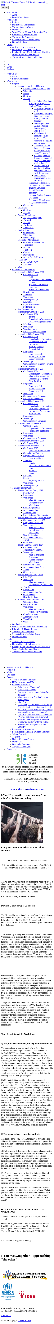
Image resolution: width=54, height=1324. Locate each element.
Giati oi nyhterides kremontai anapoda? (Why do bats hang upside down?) (43, 159)
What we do (12, 81)
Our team (27, 96)
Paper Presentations (31, 304)
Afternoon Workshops (38, 612)
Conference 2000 (30, 443)
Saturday (33, 470)
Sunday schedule (36, 359)
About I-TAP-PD (30, 262)
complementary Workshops (41, 584)
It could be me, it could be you (31, 86)
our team (39, 789)
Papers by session (36, 480)
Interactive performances (39, 183)
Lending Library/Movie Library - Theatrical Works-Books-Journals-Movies (31, 647)
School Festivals (36, 190)
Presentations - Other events (35, 515)
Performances (29, 307)
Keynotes (27, 302)
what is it (22, 789)
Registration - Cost (31, 565)
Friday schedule (36, 354)
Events (32, 463)
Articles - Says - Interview (23, 641)
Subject (32, 277)
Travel (26, 540)
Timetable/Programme (33, 550)
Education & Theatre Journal (24, 629)
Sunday (32, 473)
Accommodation (30, 510)
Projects (15, 84)
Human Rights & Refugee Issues (26, 644)
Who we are (12, 74)
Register (10, 69)
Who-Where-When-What (40, 465)
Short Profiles (35, 381)
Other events (28, 542)
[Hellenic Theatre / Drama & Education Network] (23, 2)
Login (9, 66)
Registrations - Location (33, 455)
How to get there (36, 346)
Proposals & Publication (39, 450)
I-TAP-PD (22, 260)
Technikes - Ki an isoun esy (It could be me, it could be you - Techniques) (42, 149)
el (4, 5)
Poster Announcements (33, 398)
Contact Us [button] (6, 1315)
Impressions (28, 255)
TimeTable (28, 587)
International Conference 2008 (31, 312)
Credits (26, 252)
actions (30, 789)
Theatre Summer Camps (22, 488)
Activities (27, 265)
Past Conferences (25, 309)
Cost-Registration (30, 535)
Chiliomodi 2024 (30, 547)
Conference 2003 (30, 403)
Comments (33, 344)
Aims (14, 76)
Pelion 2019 (28, 493)
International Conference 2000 (31, 441)
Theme (32, 317)
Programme (28, 351)
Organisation (28, 232)
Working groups (30, 329)
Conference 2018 (30, 274)
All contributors (36, 349)
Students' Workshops (38, 106)
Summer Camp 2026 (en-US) (30, 599)
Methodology (29, 237)
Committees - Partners (33, 453)
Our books (16, 624)
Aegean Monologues (38, 203)
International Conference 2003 (31, 401)
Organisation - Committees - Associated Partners (40, 340)
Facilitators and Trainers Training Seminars (39, 186)
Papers (26, 478)
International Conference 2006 (31, 334)
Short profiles (35, 413)
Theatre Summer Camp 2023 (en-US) (34, 517)
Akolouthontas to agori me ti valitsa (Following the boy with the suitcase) (42, 169)
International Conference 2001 (31, 423)
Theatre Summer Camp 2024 (30, 545)
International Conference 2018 (31, 272)
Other (25, 622)
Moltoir (21, 267)
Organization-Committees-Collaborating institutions (40, 320)
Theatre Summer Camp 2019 (30, 490)
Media (26, 93)
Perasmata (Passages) (43, 113)
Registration (28, 292)
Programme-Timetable (33, 522)
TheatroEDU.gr (25, 1320)
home (13, 789)
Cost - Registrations (31, 507)
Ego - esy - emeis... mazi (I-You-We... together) (42, 118)
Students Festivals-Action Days (26, 634)
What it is (27, 91)
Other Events (29, 594)
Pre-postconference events (34, 331)
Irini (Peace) (39, 131)
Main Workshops (36, 500)
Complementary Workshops (36, 504)
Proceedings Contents (38, 379)
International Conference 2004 (31, 369)
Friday (31, 468)
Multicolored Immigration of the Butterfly (42, 178)
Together (33, 193)
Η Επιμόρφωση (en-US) (39, 103)
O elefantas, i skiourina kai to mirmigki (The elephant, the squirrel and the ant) (43, 138)
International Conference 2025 (31, 446)
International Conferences (23, 269)
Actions (26, 98)
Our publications (19, 636)
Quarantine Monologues (39, 200)
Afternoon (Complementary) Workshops (36, 559)
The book (27, 225)
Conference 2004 (30, 371)
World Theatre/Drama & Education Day (29, 626)
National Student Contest (40, 195)
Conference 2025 (30, 448)
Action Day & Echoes (33, 257)
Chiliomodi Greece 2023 (34, 520)
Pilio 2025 (27, 577)
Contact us (28, 205)
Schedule (27, 324)
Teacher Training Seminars (40, 101)
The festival (28, 227)
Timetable (27, 294)
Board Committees (20, 79)
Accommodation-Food (33, 537)
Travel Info (28, 619)
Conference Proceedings (39, 411)
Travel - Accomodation (39, 289)
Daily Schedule (30, 604)
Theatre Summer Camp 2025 (30, 574)
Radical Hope (24, 230)
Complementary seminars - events (38, 364)
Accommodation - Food (33, 567)
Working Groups (30, 299)
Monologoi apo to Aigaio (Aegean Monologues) (42, 125)
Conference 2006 (30, 336)
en (2, 5)
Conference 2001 (30, 426)
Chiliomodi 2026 (30, 602)
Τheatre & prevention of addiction (27, 651)
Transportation (29, 512)
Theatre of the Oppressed (23, 631)
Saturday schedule (37, 356)
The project (28, 220)
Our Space (33, 198)
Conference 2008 (30, 314)
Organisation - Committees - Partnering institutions (40, 375)
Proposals (33, 287)
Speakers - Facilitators (38, 284)
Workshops (28, 297)
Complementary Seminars (34, 396)
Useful (9, 639)
